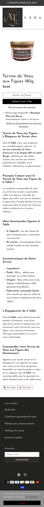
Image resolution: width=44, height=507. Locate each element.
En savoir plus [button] (32, 497)
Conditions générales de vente (20, 417)
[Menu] (40, 17)
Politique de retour (14, 430)
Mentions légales (13, 437)
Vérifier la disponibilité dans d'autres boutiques (23, 125)
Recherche (10, 410)
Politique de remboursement (19, 424)
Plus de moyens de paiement (22, 107)
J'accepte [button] (22, 503)
